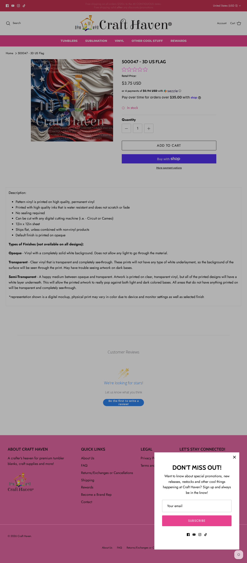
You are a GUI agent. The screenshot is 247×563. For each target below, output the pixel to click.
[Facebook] (188, 534)
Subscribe (197, 520)
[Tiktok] (205, 534)
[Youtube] (194, 534)
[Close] (234, 457)
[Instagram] (199, 534)
